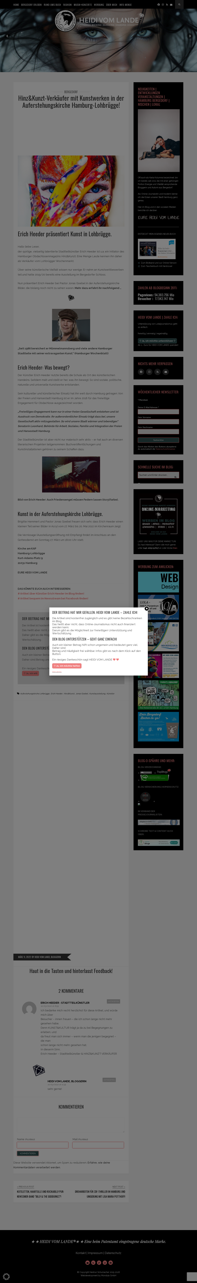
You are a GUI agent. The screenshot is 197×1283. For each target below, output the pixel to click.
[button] (6, 1276)
